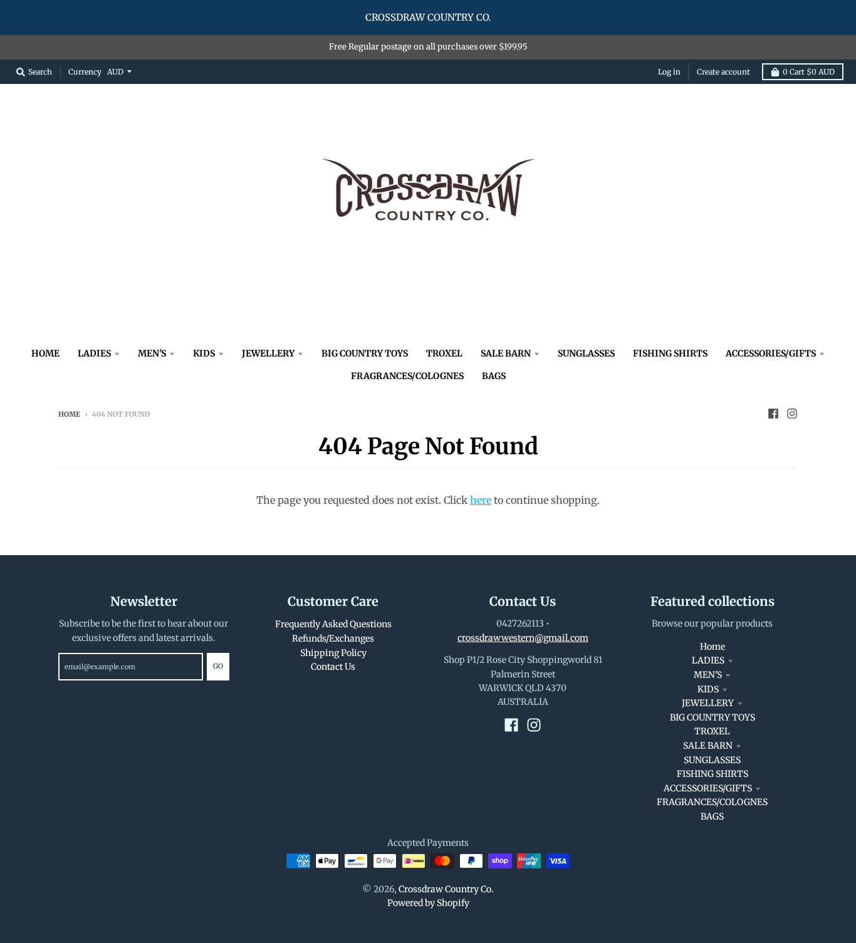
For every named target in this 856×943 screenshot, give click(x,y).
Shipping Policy (333, 653)
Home (69, 414)
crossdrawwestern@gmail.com (522, 637)
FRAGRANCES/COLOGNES (712, 802)
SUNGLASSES (712, 760)
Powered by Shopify (428, 903)
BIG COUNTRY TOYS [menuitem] (364, 353)
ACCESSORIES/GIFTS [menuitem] (771, 353)
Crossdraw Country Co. (446, 889)
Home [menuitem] (45, 353)
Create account (723, 71)
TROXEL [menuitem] (444, 353)
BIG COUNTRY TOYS (712, 717)
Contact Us (333, 666)
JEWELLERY (708, 703)
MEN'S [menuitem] (152, 353)
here (480, 500)
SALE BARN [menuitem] (506, 353)
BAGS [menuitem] (494, 376)
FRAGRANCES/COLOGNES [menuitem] (407, 376)
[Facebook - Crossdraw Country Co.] (773, 413)
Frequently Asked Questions (333, 624)
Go (218, 666)
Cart (809, 71)
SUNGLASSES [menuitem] (586, 353)
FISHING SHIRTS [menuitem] (670, 353)
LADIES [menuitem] (94, 353)
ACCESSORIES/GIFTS (708, 788)
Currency (85, 71)
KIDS (708, 689)
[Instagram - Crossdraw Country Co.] (792, 413)
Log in (669, 71)
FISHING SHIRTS (712, 773)
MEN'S (708, 674)
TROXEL (712, 731)
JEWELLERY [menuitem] (268, 353)
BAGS (712, 816)
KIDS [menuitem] (204, 353)
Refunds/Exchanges (333, 638)
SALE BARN (708, 745)
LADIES (708, 660)
